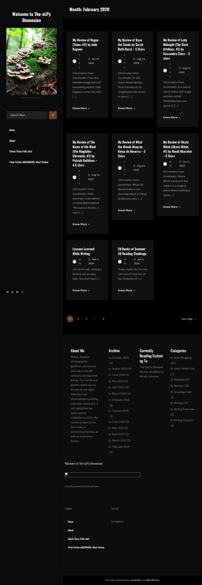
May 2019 (118, 428)
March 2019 (119, 440)
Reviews (179, 385)
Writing (178, 403)
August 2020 (120, 368)
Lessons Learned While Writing (83, 251)
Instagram (117, 521)
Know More (80, 108)
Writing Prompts (183, 420)
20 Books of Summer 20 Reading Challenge (132, 251)
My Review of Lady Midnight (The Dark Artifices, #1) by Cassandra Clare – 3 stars (176, 49)
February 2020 (121, 400)
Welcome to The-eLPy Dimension (31, 17)
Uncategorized (182, 392)
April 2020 (118, 387)
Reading (179, 379)
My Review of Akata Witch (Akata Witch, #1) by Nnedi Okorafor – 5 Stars (177, 149)
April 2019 (118, 434)
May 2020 (118, 381)
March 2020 (119, 393)
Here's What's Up (184, 368)
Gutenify (135, 580)
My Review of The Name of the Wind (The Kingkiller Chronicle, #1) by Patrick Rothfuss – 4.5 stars (85, 153)
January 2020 (120, 410)
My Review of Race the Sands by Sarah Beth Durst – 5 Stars (131, 44)
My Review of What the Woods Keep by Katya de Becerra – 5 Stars (131, 149)
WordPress (92, 486)
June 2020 (118, 375)
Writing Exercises (184, 409)
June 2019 (118, 421)
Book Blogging (182, 357)
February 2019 (121, 446)
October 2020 (120, 357)
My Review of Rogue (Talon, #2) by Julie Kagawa (86, 44)
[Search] (53, 115)
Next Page (189, 318)
